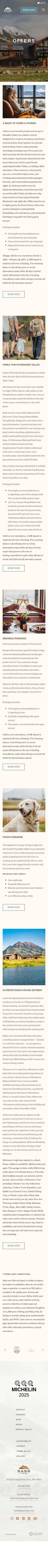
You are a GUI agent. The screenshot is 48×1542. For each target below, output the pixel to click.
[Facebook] (18, 1519)
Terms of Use (24, 1451)
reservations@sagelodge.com (24, 1498)
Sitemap (21, 1446)
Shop (18, 1420)
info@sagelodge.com (24, 1510)
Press (19, 1425)
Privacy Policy (24, 1429)
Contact (20, 1410)
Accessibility (24, 1441)
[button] (43, 10)
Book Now (29, 10)
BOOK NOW (14, 294)
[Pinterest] (23, 1519)
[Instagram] (12, 1519)
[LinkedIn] (29, 1519)
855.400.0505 (24, 1485)
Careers (20, 1415)
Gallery (21, 1456)
